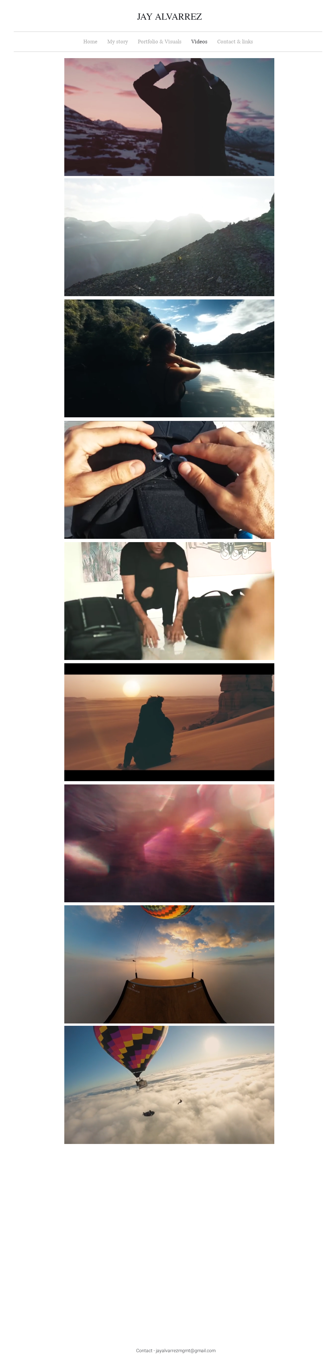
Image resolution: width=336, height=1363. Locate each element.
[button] (266, 169)
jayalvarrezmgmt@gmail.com (186, 1350)
